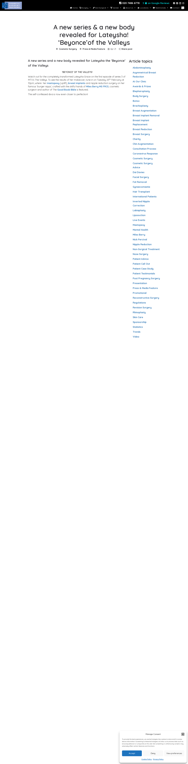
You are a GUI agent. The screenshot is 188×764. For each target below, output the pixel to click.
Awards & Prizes (142, 86)
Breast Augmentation (144, 110)
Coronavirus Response (145, 153)
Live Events (139, 220)
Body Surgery (140, 96)
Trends (136, 331)
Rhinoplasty (139, 312)
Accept (132, 753)
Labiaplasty (139, 210)
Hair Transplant (141, 191)
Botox (136, 100)
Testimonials (160, 8)
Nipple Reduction (142, 244)
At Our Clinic (139, 81)
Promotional (140, 292)
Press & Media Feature (94, 49)
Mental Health (140, 229)
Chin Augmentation (143, 143)
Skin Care (138, 317)
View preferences (174, 753)
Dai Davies (138, 172)
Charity (137, 139)
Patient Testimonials (144, 273)
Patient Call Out (141, 263)
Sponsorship (139, 322)
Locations (144, 8)
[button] (183, 734)
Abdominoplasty (142, 67)
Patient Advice (141, 258)
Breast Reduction (142, 129)
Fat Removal (140, 182)
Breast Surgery (141, 134)
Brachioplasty (140, 105)
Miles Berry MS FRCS (97, 86)
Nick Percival (140, 239)
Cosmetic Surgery (68, 49)
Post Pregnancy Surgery (146, 278)
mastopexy (53, 83)
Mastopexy (139, 224)
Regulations (139, 302)
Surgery (84, 8)
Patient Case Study (143, 268)
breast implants (76, 83)
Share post (126, 49)
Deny (153, 753)
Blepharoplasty (141, 91)
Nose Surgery (140, 254)
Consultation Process (144, 148)
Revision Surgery (142, 307)
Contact (175, 8)
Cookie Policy (146, 759)
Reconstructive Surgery (146, 297)
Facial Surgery (141, 177)
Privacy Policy (158, 759)
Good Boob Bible (66, 89)
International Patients (145, 196)
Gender (115, 8)
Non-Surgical (100, 8)
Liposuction (139, 215)
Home (75, 8)
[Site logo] (12, 7)
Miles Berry (139, 234)
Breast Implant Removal (146, 115)
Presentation (140, 283)
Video (136, 336)
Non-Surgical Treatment (146, 249)
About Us (129, 8)
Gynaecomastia (141, 186)
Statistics (138, 326)
